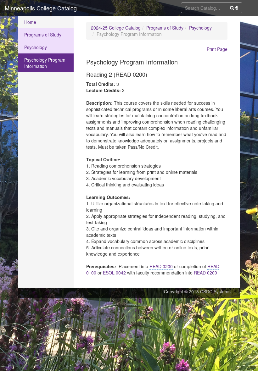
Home (30, 22)
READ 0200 (161, 266)
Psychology (35, 47)
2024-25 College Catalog (116, 28)
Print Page (217, 49)
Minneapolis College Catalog (41, 8)
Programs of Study (42, 34)
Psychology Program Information (44, 63)
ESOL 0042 (114, 272)
